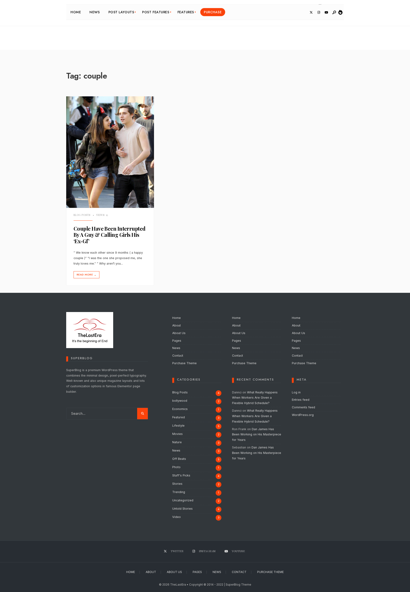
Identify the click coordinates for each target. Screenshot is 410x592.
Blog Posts (82, 215)
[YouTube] (326, 12)
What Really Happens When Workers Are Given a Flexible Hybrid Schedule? (255, 398)
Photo (176, 467)
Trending (178, 492)
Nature (177, 442)
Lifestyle (178, 425)
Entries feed (300, 399)
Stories (177, 483)
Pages (176, 340)
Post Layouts (121, 12)
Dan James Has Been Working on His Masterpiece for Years (256, 434)
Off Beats (179, 459)
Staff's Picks (181, 475)
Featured (178, 417)
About (176, 325)
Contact (177, 355)
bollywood (179, 400)
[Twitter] (311, 12)
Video (176, 517)
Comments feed (303, 407)
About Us (179, 333)
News (94, 12)
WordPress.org (303, 415)
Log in (296, 392)
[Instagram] (318, 12)
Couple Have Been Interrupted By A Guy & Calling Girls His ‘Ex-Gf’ (109, 235)
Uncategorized (182, 500)
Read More (86, 275)
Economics (180, 409)
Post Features (155, 12)
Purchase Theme (184, 363)
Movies (177, 434)
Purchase (213, 12)
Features (185, 12)
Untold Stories (182, 508)
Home (75, 12)
